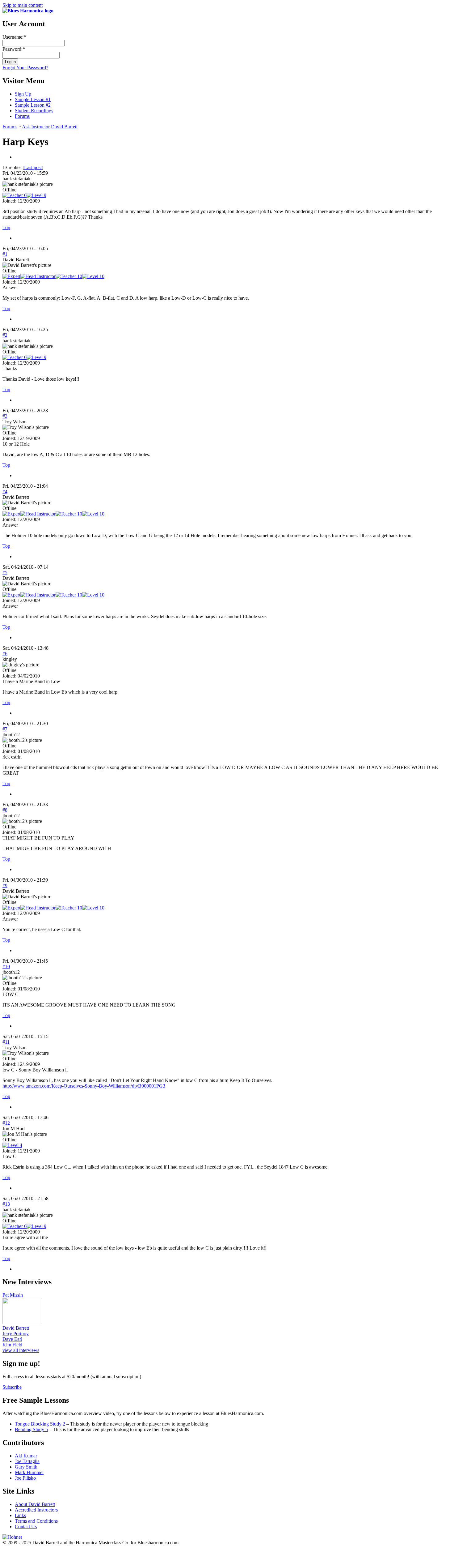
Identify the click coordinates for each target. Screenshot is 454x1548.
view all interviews (20, 1350)
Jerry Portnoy (15, 1333)
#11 (6, 1042)
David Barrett (15, 1328)
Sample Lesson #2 (33, 105)
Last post (33, 167)
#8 (4, 810)
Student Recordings (34, 110)
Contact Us (26, 1526)
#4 (4, 491)
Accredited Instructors (36, 1509)
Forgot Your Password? (25, 67)
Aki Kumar (26, 1455)
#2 (4, 335)
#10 (6, 966)
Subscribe (12, 1387)
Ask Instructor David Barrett (50, 126)
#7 (4, 729)
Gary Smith (26, 1466)
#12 (6, 1123)
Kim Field (12, 1344)
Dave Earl (12, 1339)
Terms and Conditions (36, 1521)
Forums (22, 116)
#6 (4, 653)
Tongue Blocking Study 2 (40, 1423)
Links (20, 1515)
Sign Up (23, 93)
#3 (4, 416)
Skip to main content (22, 5)
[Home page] (27, 10)
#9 (4, 885)
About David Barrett (35, 1504)
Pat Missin (12, 1295)
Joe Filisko (25, 1478)
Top (6, 227)
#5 (4, 572)
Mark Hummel (29, 1472)
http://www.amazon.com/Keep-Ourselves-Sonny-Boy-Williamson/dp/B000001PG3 (83, 1085)
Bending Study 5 (31, 1429)
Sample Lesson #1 (33, 99)
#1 (4, 254)
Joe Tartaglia (27, 1461)
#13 (6, 1204)
